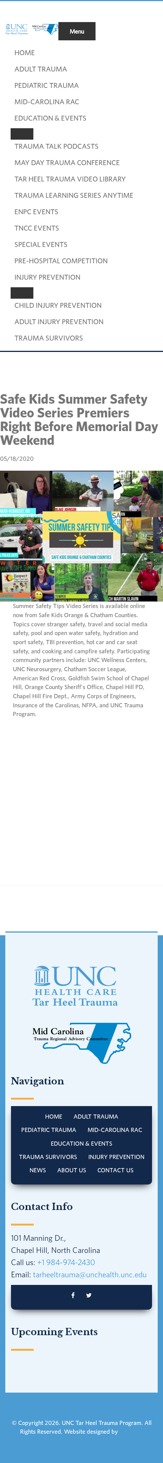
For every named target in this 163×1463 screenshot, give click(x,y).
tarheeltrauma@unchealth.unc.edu (90, 1274)
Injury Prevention (116, 1156)
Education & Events (81, 1143)
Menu (77, 31)
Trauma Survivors (48, 1156)
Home (53, 1116)
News (38, 1170)
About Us (71, 1170)
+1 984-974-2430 (66, 1262)
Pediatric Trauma (48, 1129)
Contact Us (115, 1170)
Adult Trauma (96, 1116)
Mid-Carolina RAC (115, 1129)
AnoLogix (131, 1431)
